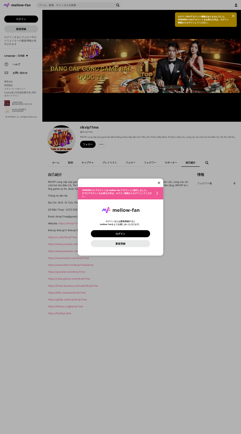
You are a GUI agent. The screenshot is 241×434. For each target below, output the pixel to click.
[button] (120, 193)
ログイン (120, 233)
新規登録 (120, 243)
